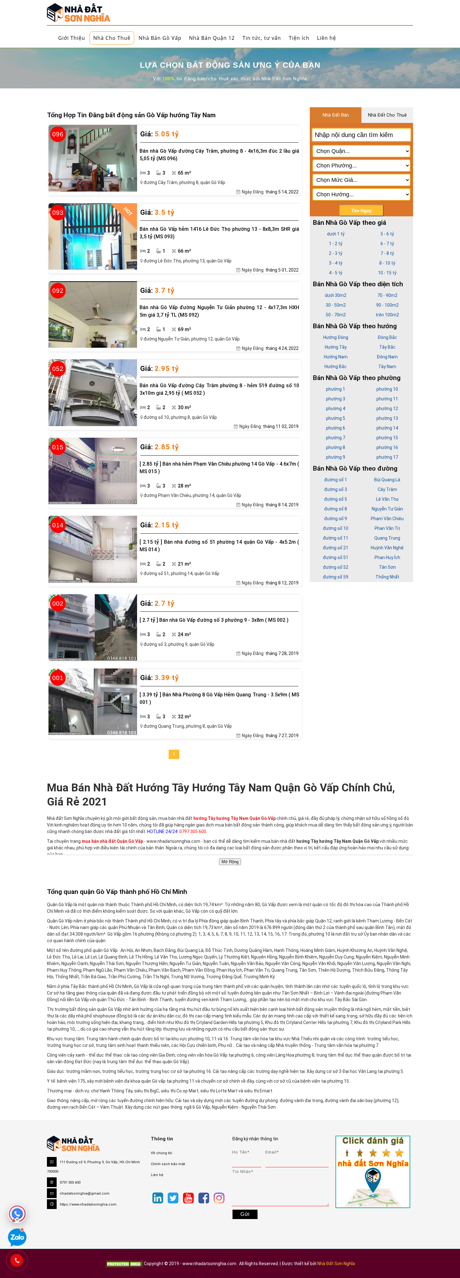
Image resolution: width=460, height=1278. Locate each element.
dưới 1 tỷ (336, 233)
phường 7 (335, 437)
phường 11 (387, 398)
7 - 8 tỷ (387, 253)
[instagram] (219, 1198)
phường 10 (387, 389)
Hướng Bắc (336, 366)
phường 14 (387, 427)
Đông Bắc (387, 337)
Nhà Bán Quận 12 (212, 37)
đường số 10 (335, 528)
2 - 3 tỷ (335, 253)
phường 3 (335, 398)
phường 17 (387, 457)
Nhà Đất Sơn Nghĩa (336, 1263)
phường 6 (335, 427)
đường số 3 (335, 489)
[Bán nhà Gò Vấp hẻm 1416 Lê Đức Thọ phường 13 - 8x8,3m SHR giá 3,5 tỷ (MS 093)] (93, 236)
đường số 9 (335, 518)
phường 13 (387, 418)
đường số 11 (335, 538)
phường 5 (335, 418)
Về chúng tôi (161, 1153)
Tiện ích (299, 37)
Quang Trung (387, 538)
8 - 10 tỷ (387, 263)
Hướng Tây (336, 347)
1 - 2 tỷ (335, 243)
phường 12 (387, 408)
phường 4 (335, 408)
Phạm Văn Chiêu (387, 518)
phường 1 (335, 389)
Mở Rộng (230, 861)
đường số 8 (335, 508)
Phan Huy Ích (387, 557)
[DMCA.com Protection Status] (124, 1263)
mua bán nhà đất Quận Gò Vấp (112, 841)
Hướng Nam (336, 356)
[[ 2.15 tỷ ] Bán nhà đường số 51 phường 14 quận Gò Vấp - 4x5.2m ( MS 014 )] (93, 549)
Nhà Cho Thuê (111, 37)
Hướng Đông (335, 337)
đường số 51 (335, 557)
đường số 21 (335, 547)
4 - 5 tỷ (335, 272)
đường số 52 (335, 567)
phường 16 (387, 447)
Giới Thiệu (71, 37)
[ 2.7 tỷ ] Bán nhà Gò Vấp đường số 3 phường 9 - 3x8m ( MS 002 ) (214, 620)
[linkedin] (158, 1198)
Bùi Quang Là (387, 479)
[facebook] (204, 1198)
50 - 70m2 (336, 314)
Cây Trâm (387, 489)
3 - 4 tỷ (335, 263)
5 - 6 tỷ (387, 233)
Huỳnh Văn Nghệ (387, 547)
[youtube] (188, 1198)
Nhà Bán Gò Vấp (160, 37)
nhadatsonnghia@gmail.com (85, 1193)
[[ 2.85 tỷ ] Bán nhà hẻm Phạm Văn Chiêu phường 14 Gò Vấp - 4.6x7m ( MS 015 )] (93, 471)
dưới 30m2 (335, 295)
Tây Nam (387, 366)
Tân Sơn (387, 567)
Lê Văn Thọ (387, 499)
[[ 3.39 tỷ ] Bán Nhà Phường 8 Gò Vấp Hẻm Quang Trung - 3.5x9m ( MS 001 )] (93, 701)
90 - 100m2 (387, 305)
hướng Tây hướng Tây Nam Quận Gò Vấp (235, 818)
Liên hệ (326, 37)
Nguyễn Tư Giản (387, 508)
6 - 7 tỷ (387, 243)
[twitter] (173, 1198)
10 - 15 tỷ (387, 272)
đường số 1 (335, 479)
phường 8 (335, 447)
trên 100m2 (387, 314)
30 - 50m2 (336, 305)
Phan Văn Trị (387, 528)
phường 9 (335, 457)
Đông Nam (387, 356)
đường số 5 (335, 499)
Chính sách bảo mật (168, 1164)
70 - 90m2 (387, 295)
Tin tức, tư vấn (262, 37)
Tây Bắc (387, 347)
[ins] (229, 1191)
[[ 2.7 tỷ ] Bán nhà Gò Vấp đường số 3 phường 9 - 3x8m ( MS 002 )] (93, 627)
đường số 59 (335, 576)
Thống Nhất (387, 576)
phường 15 (387, 437)
